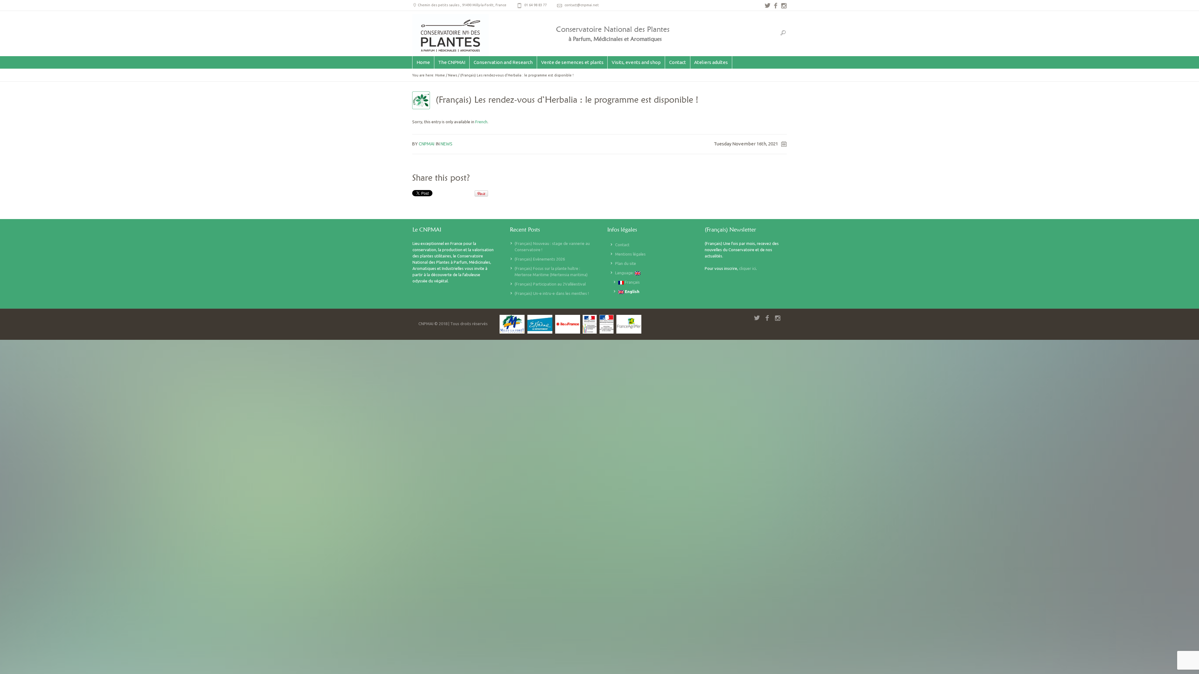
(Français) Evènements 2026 (540, 259)
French (481, 122)
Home (440, 75)
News (452, 75)
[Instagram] (784, 5)
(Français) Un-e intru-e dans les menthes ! (552, 293)
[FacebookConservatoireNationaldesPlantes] (775, 5)
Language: (625, 273)
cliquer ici (747, 268)
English (631, 291)
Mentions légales (630, 254)
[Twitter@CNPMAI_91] (767, 5)
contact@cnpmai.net (582, 5)
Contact (622, 244)
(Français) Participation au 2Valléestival (550, 284)
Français (632, 282)
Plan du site (625, 263)
